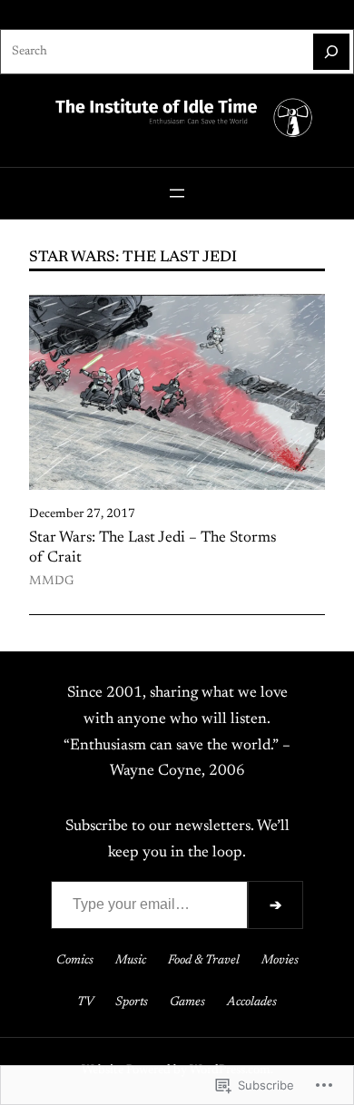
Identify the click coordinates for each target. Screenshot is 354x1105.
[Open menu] (177, 193)
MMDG (51, 581)
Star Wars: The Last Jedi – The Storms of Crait (152, 548)
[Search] (331, 52)
